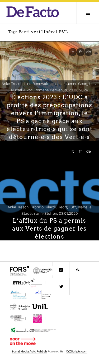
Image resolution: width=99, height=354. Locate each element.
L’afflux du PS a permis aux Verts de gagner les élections (49, 228)
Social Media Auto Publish (29, 351)
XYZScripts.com (76, 351)
